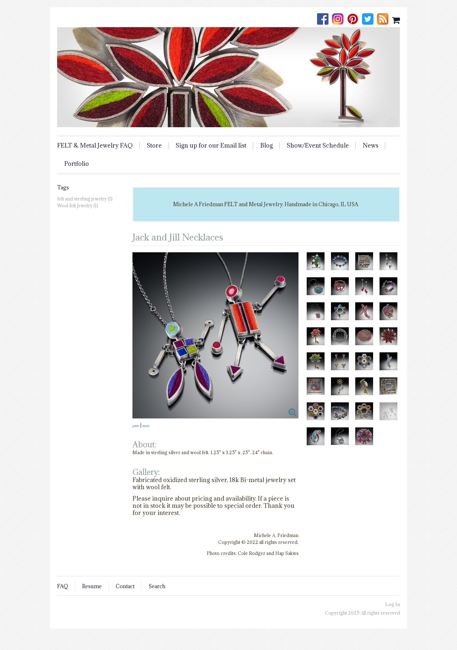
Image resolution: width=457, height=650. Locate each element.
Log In (392, 604)
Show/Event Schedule (318, 145)
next (146, 425)
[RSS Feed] (384, 19)
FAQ (62, 586)
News (370, 145)
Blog (266, 145)
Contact (125, 586)
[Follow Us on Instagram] (339, 19)
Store (154, 145)
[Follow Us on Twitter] (369, 19)
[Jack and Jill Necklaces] (215, 335)
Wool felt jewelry (74, 205)
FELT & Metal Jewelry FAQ (95, 145)
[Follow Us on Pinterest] (354, 19)
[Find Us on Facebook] (324, 19)
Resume (92, 586)
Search (157, 586)
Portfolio (76, 163)
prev (135, 425)
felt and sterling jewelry (82, 199)
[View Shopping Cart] (396, 19)
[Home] (228, 77)
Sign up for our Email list (211, 145)
